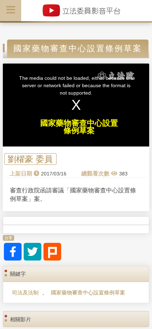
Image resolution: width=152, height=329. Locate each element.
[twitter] (32, 252)
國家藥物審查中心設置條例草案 (88, 292)
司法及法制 (25, 292)
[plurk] (52, 252)
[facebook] (13, 252)
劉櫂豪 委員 (30, 159)
